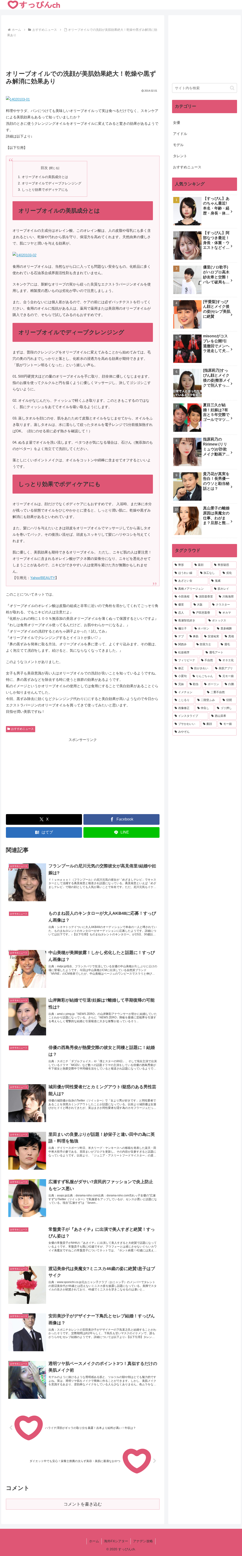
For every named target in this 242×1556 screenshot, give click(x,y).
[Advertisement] (83, 53)
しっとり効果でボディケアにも (45, 190)
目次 (44, 168)
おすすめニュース (22, 729)
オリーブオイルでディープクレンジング (51, 183)
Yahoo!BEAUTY (42, 578)
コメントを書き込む (83, 1504)
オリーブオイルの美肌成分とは (45, 177)
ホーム (94, 1541)
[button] (232, 88)
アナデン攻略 (143, 1541)
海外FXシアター (116, 1541)
